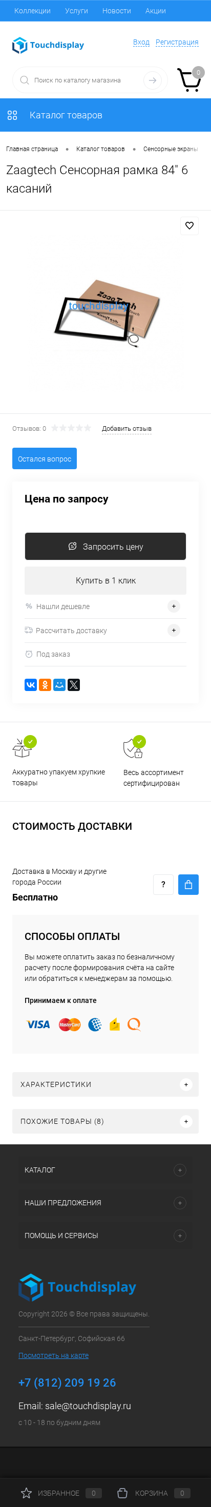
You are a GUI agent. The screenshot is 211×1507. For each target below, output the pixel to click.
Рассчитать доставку (71, 630)
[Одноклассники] (45, 685)
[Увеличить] (105, 313)
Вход (141, 42)
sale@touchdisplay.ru (88, 1405)
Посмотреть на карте (53, 1355)
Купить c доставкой (188, 884)
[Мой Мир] (59, 685)
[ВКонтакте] (31, 685)
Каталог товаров (65, 115)
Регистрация (177, 42)
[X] (74, 685)
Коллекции (32, 11)
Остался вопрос (44, 459)
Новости (116, 11)
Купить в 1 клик (106, 580)
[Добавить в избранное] (189, 226)
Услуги (76, 11)
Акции (155, 11)
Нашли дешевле (63, 606)
